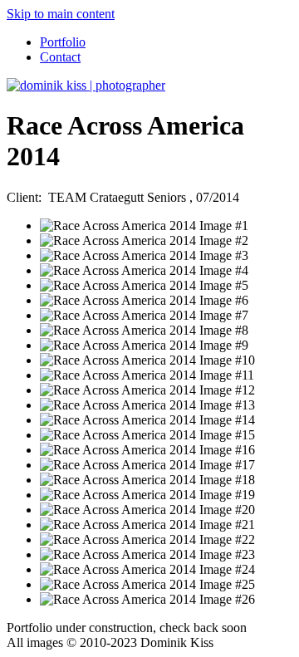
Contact (60, 57)
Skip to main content (61, 14)
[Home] (86, 85)
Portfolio (63, 42)
